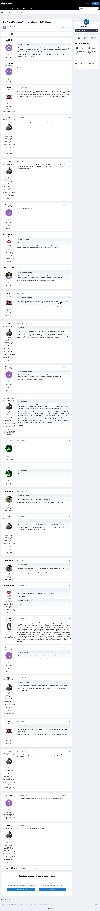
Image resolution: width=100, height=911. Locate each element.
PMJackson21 (9, 268)
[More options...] (69, 40)
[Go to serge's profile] (8, 97)
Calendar (10, 12)
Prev (6, 34)
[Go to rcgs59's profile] (8, 127)
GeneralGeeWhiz (9, 235)
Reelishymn (12, 26)
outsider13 (9, 40)
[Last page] (28, 34)
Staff (17, 12)
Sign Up (95, 3)
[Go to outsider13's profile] (8, 47)
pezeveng (9, 618)
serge (9, 87)
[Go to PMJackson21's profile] (8, 275)
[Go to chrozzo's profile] (8, 448)
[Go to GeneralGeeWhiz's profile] (8, 242)
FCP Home (5, 8)
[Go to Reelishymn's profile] (4, 27)
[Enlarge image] (57, 247)
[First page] (3, 34)
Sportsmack (9, 491)
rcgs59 (9, 117)
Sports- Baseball (21, 28)
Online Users (24, 12)
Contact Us (50, 908)
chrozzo (9, 440)
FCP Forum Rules (80, 30)
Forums (3, 12)
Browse (23, 8)
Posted (22, 40)
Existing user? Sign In (84, 3)
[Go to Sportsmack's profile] (8, 499)
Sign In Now (52, 889)
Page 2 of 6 (34, 34)
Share (56, 27)
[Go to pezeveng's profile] (8, 626)
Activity (30, 8)
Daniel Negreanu (14, 8)
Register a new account (21, 889)
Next (24, 34)
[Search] (97, 8)
